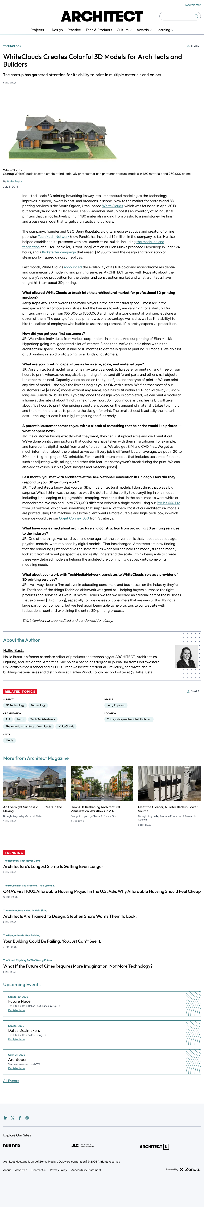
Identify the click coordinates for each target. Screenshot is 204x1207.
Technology (12, 46)
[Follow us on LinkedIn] (5, 1118)
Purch (20, 719)
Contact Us (38, 1170)
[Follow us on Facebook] (20, 1118)
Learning (163, 30)
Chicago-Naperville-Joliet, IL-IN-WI (129, 719)
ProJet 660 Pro (168, 503)
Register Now (16, 1010)
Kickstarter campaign (59, 252)
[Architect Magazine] (102, 16)
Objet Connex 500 (74, 518)
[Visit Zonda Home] (183, 1169)
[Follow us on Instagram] (27, 1118)
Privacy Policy (58, 1170)
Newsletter (193, 5)
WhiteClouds (112, 206)
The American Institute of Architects (28, 726)
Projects (37, 30)
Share (195, 45)
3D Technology (15, 705)
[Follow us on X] (12, 1118)
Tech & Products (99, 30)
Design (57, 30)
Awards (143, 30)
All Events (11, 1081)
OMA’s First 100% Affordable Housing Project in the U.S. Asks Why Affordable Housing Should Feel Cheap (102, 891)
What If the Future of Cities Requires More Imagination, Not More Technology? (78, 966)
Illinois (9, 740)
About (7, 1170)
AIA (8, 719)
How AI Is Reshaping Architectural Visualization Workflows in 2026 (95, 809)
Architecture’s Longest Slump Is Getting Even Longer (53, 866)
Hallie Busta (14, 181)
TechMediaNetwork (53, 236)
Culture (123, 30)
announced (73, 267)
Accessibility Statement (86, 1170)
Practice (74, 30)
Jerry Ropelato (116, 705)
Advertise (21, 1170)
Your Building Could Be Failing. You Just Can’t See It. (52, 941)
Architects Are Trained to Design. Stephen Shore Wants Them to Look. (70, 916)
